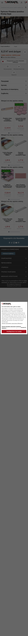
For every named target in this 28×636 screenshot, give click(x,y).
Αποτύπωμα (18, 326)
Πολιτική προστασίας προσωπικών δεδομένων (12, 323)
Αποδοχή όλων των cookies (14, 331)
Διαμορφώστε (23, 327)
